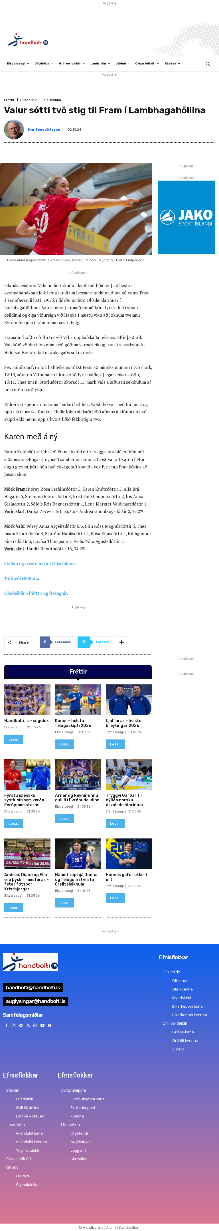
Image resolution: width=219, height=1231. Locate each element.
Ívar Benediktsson (44, 129)
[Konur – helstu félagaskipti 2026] (78, 699)
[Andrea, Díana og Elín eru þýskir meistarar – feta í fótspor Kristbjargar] (27, 853)
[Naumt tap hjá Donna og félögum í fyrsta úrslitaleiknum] (78, 853)
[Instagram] (13, 1025)
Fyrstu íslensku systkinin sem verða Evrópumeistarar (24, 800)
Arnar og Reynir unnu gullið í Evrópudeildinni (78, 798)
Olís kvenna (51, 100)
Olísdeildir (28, 100)
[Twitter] (28, 1025)
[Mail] (20, 1025)
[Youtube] (42, 1025)
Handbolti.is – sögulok (26, 720)
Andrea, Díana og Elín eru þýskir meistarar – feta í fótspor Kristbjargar (26, 882)
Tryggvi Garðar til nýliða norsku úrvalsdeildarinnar (125, 800)
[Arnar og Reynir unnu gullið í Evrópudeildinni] (78, 774)
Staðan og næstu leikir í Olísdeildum (40, 563)
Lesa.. (14, 739)
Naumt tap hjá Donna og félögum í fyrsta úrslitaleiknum (76, 879)
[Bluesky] (49, 1025)
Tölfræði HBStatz (21, 578)
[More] (122, 642)
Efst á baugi (13, 727)
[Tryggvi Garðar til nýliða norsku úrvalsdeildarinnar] (129, 774)
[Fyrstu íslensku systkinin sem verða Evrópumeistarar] (27, 774)
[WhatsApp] (35, 1025)
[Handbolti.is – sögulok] (27, 699)
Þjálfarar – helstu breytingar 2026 (123, 723)
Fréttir (9, 100)
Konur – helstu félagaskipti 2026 (73, 723)
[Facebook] (6, 1025)
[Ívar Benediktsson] (15, 130)
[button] (207, 63)
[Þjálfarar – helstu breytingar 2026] (129, 699)
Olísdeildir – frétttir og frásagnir (35, 593)
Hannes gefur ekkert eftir (126, 877)
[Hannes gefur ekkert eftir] (129, 853)
